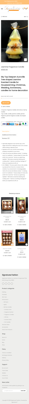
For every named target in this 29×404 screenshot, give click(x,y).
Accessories (5, 327)
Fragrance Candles (11, 110)
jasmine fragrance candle (12, 115)
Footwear (4, 294)
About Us (4, 337)
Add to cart (6, 102)
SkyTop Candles (8, 307)
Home (3, 340)
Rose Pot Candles (7, 248)
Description (5, 131)
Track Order (5, 370)
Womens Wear (5, 324)
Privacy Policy (5, 360)
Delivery (4, 357)
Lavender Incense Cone (21, 249)
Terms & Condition (6, 352)
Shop (3, 345)
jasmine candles (16, 113)
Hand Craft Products (7, 329)
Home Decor (20, 110)
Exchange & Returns (7, 355)
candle (5, 113)
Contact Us (5, 375)
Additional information (9, 135)
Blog (3, 342)
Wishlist (4, 373)
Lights (5, 304)
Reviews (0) (6, 138)
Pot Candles (7, 322)
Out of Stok (5, 378)
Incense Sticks (8, 319)
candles (10, 113)
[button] (5, 107)
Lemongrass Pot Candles (7, 217)
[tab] (14, 131)
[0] (23, 9)
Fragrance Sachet (9, 312)
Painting (4, 292)
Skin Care (4, 297)
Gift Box (6, 317)
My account (5, 368)
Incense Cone (8, 309)
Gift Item (6, 302)
